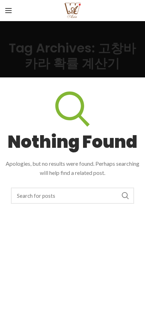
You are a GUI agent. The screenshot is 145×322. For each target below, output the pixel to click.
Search (125, 196)
